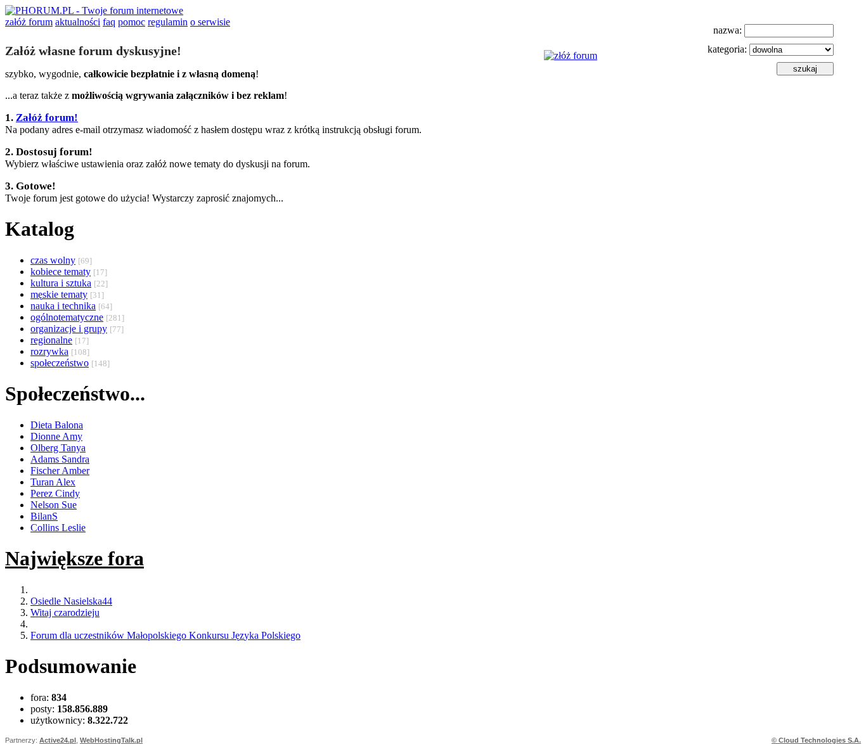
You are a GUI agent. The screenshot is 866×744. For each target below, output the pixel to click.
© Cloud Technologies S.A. (816, 740)
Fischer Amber (59, 470)
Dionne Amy (56, 436)
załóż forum (29, 21)
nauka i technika (63, 305)
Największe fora (74, 558)
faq (109, 21)
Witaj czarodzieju (65, 612)
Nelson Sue (53, 504)
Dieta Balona (56, 425)
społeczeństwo (59, 362)
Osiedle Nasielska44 (71, 601)
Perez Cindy (55, 493)
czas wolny (52, 260)
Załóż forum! (47, 118)
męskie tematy (58, 294)
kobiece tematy (60, 271)
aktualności (77, 21)
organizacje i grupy (68, 328)
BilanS (44, 516)
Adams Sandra (59, 459)
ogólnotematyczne (66, 317)
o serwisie (210, 21)
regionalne (51, 340)
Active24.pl (57, 740)
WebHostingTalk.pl (111, 740)
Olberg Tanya (58, 447)
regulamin (168, 21)
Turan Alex (52, 482)
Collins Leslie (58, 527)
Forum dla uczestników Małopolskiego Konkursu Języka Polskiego (165, 635)
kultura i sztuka (60, 283)
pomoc (131, 21)
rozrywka (49, 351)
